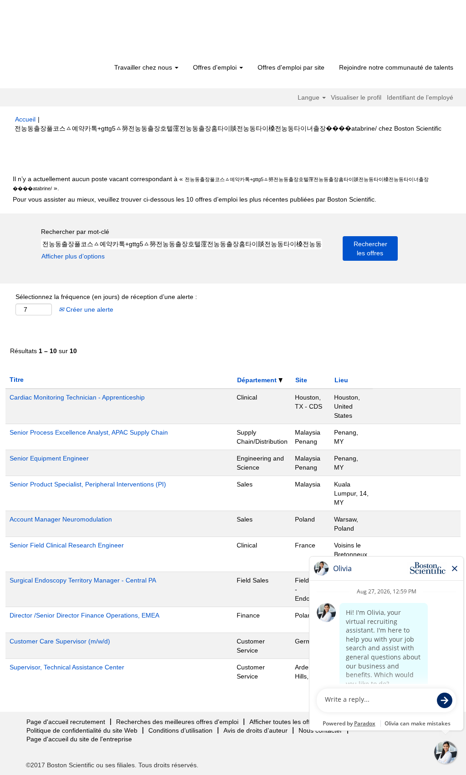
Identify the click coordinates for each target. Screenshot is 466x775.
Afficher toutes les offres (284, 721)
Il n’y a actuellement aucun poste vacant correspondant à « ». (221, 183)
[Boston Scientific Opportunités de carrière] (67, 33)
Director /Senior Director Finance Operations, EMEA (84, 615)
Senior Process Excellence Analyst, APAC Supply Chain (89, 432)
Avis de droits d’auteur (255, 730)
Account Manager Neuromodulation (61, 519)
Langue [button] (309, 97)
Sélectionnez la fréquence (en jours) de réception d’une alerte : (106, 296)
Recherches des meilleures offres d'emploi (177, 721)
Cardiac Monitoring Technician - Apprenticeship (77, 397)
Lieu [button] (341, 380)
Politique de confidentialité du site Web (81, 730)
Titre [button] (17, 379)
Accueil (25, 119)
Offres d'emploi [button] (215, 67)
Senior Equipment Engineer (49, 458)
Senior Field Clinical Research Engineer (67, 545)
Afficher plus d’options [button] (73, 256)
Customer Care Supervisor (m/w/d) (60, 641)
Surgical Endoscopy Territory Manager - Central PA (83, 580)
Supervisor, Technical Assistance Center (67, 667)
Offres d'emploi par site (291, 67)
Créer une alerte (88, 309)
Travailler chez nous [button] (144, 67)
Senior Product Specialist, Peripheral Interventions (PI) (88, 484)
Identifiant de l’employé (420, 97)
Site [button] (301, 380)
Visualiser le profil (356, 97)
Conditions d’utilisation (180, 730)
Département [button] (258, 380)
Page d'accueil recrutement (65, 721)
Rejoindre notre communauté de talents (396, 67)
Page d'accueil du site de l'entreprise (79, 739)
